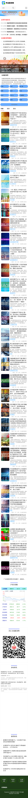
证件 (11, 353)
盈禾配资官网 (12, 274)
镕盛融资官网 (12, 660)
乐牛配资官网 (12, 399)
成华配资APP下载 (13, 616)
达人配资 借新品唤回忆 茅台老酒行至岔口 (18, 667)
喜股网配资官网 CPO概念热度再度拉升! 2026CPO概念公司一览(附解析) (18, 163)
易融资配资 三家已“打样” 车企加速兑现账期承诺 (18, 681)
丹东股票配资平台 (13, 480)
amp (21, 90)
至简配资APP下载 (13, 125)
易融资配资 (12, 688)
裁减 (11, 510)
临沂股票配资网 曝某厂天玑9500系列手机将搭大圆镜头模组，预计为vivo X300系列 (18, 377)
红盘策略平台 (12, 156)
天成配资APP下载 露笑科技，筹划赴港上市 (17, 709)
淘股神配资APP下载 (13, 370)
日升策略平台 (12, 429)
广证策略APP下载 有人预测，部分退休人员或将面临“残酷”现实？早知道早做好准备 (18, 315)
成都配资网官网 (13, 464)
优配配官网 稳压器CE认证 (18, 515)
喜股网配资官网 (13, 171)
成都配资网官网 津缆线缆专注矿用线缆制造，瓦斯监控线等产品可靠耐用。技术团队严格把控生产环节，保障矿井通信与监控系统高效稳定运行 (18, 453)
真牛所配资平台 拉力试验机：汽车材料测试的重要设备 (18, 206)
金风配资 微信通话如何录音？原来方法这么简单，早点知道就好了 (18, 531)
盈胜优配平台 (12, 293)
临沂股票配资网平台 (13, 259)
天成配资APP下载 (13, 716)
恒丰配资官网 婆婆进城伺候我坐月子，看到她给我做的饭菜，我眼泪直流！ (18, 331)
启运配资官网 (12, 495)
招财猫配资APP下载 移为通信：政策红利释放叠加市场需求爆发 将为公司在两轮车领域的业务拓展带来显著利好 (18, 547)
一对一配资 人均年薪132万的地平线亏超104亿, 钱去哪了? (18, 191)
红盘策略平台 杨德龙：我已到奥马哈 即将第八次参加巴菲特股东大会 (18, 148)
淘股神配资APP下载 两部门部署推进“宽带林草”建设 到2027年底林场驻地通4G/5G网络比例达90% (18, 361)
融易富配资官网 (13, 587)
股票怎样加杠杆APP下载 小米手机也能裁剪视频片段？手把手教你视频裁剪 (18, 502)
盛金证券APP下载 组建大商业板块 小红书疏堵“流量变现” (18, 639)
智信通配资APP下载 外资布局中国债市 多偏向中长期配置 (18, 624)
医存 (11, 307)
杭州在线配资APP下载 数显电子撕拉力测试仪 (18, 235)
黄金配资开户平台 (13, 702)
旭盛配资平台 (12, 603)
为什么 (12, 95)
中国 (2, 86)
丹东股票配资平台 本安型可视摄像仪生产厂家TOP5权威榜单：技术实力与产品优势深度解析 (18, 472)
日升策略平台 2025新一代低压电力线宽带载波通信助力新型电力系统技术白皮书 (18, 421)
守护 (11, 86)
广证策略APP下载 (13, 324)
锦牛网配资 (12, 414)
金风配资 (11, 539)
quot (2, 95)
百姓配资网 (12, 443)
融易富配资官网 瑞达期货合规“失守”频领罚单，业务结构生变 (18, 579)
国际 (2, 90)
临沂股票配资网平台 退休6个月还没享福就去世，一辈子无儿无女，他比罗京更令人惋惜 (18, 251)
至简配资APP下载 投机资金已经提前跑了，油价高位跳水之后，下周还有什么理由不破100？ (18, 116)
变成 (21, 99)
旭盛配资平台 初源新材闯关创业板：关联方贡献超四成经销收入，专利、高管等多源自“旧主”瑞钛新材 (18, 594)
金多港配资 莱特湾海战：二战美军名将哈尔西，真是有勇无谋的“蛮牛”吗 (18, 564)
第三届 (21, 86)
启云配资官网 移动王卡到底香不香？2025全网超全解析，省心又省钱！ (18, 487)
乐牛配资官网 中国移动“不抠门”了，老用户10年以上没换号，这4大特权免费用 (18, 391)
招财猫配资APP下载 (13, 557)
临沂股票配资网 (13, 385)
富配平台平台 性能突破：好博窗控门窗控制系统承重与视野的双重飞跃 (18, 221)
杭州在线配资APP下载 (14, 241)
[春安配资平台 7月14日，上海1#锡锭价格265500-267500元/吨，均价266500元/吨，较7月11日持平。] (14, 64)
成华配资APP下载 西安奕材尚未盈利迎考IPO (18, 609)
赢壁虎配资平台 (13, 141)
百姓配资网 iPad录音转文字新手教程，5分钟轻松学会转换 (18, 436)
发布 (2, 99)
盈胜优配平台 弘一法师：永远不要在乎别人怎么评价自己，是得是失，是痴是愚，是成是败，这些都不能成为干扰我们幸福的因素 (18, 283)
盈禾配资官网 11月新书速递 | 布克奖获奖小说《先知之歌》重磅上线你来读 (18, 266)
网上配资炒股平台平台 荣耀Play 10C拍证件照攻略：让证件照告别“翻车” (18, 345)
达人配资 (11, 674)
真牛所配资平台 (13, 214)
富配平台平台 (12, 229)
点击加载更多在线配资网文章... (14, 725)
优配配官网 (12, 521)
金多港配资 (12, 572)
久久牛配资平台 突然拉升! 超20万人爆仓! (18, 176)
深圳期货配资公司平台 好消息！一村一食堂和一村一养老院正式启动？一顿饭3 (18, 300)
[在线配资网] (8, 3)
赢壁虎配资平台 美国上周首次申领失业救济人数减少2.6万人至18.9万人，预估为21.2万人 (18, 132)
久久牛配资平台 (13, 183)
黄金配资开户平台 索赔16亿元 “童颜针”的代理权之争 (18, 695)
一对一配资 (12, 199)
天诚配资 (22, 95)
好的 (11, 99)
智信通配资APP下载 (13, 632)
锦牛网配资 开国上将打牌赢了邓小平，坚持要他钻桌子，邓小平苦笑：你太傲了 (18, 406)
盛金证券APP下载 (13, 647)
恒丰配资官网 (12, 339)
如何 (11, 90)
